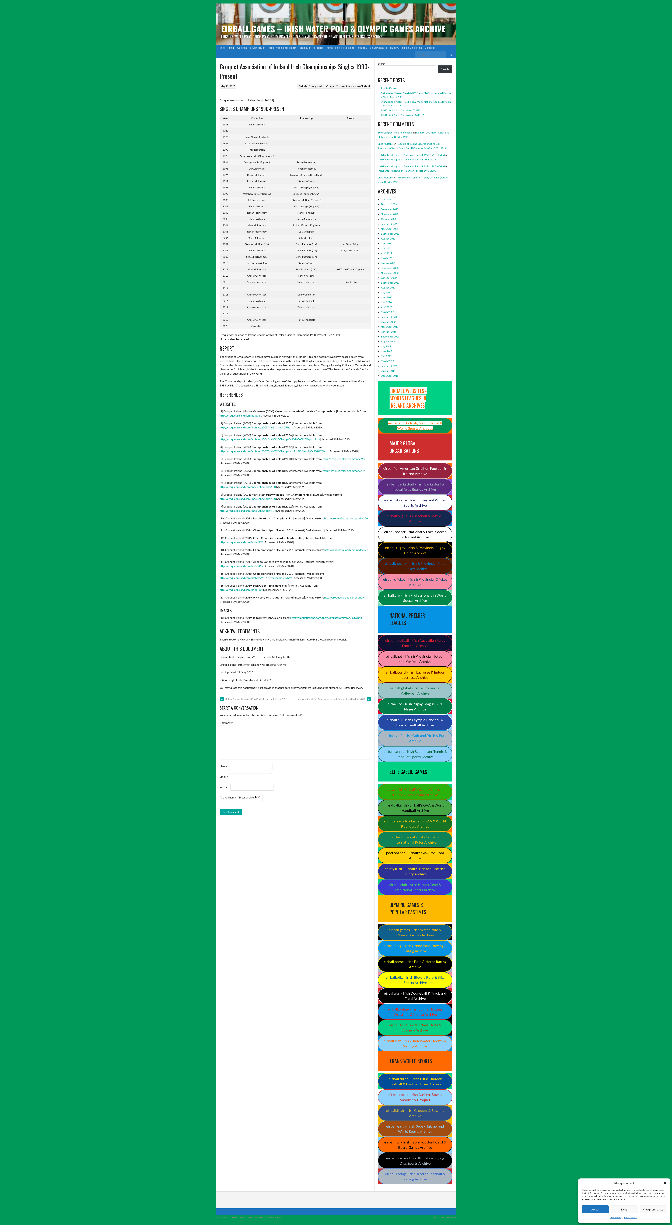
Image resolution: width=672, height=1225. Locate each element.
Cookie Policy (616, 1217)
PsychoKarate (389, 88)
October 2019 (389, 331)
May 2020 (386, 302)
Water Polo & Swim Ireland (251, 48)
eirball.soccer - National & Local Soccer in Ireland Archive (415, 534)
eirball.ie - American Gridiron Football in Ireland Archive (415, 471)
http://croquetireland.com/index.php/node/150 (248, 498)
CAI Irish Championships (312, 86)
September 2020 (390, 282)
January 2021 (388, 263)
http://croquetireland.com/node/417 (241, 566)
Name (224, 766)
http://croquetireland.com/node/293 (241, 542)
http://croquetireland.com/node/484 (241, 589)
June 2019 (386, 351)
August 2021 (388, 238)
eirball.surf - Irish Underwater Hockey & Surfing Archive (415, 1043)
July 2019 (386, 346)
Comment (226, 722)
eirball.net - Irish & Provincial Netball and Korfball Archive (415, 659)
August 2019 (388, 341)
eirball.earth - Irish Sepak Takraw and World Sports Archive (415, 1129)
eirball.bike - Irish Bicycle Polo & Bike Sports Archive (415, 980)
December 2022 (389, 209)
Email (224, 776)
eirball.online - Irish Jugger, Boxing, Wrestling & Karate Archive (415, 1011)
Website (225, 786)
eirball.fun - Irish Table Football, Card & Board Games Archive (415, 1144)
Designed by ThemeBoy (444, 1217)
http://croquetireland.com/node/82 (344, 470)
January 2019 (388, 370)
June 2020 (386, 297)
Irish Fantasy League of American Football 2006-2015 (407, 159)
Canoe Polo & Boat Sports (282, 48)
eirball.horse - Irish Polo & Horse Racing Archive (415, 964)
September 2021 (390, 233)
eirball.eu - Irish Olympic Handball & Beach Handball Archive (415, 722)
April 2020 (386, 307)
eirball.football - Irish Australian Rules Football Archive (415, 643)
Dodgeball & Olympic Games (372, 48)
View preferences (653, 1209)
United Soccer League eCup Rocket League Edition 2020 (253, 699)
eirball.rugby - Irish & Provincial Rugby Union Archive (415, 550)
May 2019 (386, 356)
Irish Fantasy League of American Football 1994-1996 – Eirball (411, 154)
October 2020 (389, 277)
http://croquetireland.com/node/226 (346, 518)
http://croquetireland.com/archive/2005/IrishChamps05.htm (256, 427)
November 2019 (389, 326)
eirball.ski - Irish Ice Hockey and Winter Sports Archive (415, 502)
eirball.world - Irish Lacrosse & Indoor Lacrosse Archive (415, 675)
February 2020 (389, 316)
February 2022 (389, 223)
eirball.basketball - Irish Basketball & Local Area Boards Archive (415, 486)
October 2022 (389, 218)
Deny (624, 1209)
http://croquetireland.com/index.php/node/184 (248, 510)
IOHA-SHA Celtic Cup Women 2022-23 (402, 115)
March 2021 (387, 258)
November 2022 (389, 214)
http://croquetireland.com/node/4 (344, 597)
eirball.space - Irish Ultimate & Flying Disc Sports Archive (415, 1160)
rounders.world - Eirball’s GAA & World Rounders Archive (415, 823)
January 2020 (388, 321)
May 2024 (386, 199)
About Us (430, 48)
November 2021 (389, 228)
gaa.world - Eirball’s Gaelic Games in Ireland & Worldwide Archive (415, 792)
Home (222, 48)
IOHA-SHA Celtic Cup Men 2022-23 (401, 110)
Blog (231, 48)
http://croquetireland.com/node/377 (346, 549)
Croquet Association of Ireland (353, 86)
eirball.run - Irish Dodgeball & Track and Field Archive (415, 996)
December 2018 (389, 375)
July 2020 (386, 292)
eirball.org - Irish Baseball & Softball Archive (415, 518)
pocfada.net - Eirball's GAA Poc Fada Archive (415, 855)
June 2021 (386, 243)
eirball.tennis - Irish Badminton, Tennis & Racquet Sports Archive (415, 754)
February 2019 (389, 365)
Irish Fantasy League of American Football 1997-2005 (407, 170)
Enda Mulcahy (385, 143)
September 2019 (390, 336)
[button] (665, 1183)
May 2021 (386, 248)
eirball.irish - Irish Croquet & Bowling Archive (415, 1113)
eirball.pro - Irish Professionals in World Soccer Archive (415, 598)
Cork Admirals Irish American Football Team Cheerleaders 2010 (333, 699)
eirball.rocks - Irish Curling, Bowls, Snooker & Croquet (415, 1097)
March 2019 (387, 361)
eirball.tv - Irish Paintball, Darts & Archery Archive (415, 1027)
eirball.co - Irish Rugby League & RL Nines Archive (415, 706)
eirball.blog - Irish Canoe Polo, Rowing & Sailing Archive (415, 948)
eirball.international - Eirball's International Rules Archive (415, 839)
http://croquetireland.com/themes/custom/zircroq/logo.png (326, 617)
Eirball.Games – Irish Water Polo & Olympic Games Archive (333, 28)
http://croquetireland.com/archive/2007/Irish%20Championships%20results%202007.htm (274, 451)
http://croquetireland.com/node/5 (240, 415)
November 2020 (389, 272)
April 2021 (386, 253)
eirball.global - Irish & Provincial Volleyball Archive (415, 690)
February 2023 (389, 204)
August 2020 (388, 287)
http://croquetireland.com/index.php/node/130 (248, 486)
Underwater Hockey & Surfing (406, 48)
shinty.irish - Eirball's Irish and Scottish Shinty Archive (415, 871)
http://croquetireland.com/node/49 (344, 458)
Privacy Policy (630, 1217)
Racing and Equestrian (311, 48)
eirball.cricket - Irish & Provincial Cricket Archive (415, 582)
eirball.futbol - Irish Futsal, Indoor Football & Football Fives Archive (415, 1081)
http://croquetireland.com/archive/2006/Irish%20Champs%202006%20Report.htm (270, 439)
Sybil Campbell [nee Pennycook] (395, 132)
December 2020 (389, 267)
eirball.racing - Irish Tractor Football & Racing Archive (415, 1176)
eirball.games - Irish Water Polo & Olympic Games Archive (415, 932)
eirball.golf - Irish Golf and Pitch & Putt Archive (415, 738)
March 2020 (387, 312)
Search (381, 63)
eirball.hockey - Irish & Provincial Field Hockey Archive (415, 566)
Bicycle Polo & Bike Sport (340, 48)
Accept (595, 1209)
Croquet (330, 86)
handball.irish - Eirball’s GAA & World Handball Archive (415, 807)
